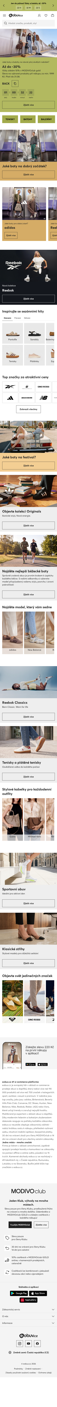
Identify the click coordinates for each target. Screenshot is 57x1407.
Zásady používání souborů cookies (21, 1372)
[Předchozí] (4, 5)
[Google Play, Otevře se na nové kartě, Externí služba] (19, 1293)
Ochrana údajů (45, 1372)
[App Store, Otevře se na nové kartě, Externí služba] (38, 1293)
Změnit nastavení (33, 1368)
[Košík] (52, 15)
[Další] (53, 5)
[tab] (7, 318)
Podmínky (18, 1368)
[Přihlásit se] (39, 15)
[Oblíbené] (46, 15)
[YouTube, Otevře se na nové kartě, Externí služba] (28, 1343)
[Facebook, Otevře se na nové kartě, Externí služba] (37, 1343)
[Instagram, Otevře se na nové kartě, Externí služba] (19, 1343)
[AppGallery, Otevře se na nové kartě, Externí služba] (28, 1300)
